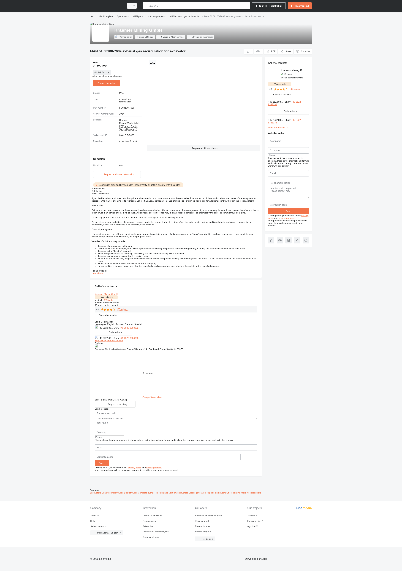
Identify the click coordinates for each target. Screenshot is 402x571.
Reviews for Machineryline (156, 531)
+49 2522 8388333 (129, 338)
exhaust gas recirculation (125, 100)
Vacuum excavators (179, 492)
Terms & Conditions (152, 515)
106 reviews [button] (122, 309)
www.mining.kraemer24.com (109, 340)
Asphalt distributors (216, 492)
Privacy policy (149, 521)
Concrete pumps (146, 492)
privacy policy (134, 467)
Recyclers (256, 492)
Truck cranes (162, 492)
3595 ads (108, 300)
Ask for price (103, 72)
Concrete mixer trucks (113, 492)
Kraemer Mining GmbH (106, 294)
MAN (121, 93)
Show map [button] (147, 373)
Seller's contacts (98, 526)
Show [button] (117, 328)
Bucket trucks (131, 492)
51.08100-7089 (126, 108)
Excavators (96, 492)
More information (276, 127)
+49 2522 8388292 (129, 328)
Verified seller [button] (107, 297)
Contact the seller (106, 83)
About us (94, 515)
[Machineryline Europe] (106, 6)
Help (92, 521)
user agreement (154, 467)
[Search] (146, 6)
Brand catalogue (151, 537)
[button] (248, 51)
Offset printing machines (238, 492)
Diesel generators (198, 492)
